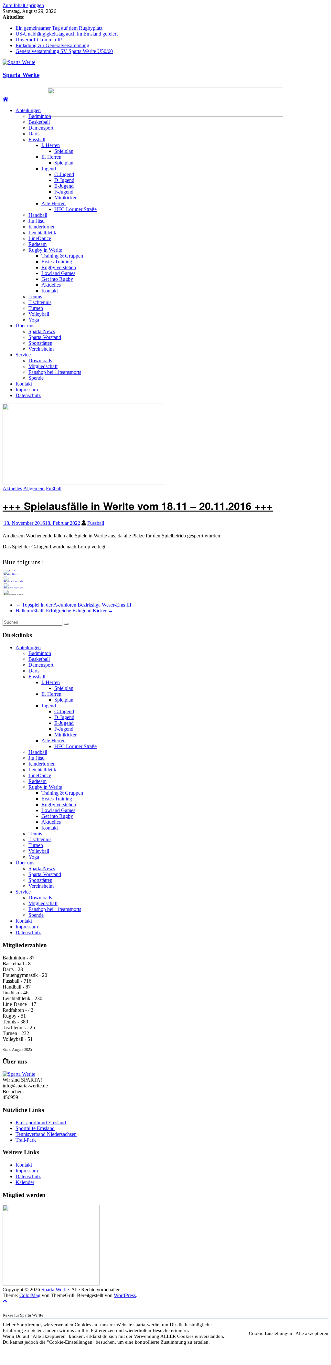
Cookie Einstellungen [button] (270, 1333)
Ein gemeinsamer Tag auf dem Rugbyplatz (59, 28)
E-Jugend (64, 186)
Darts (33, 133)
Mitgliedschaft (43, 366)
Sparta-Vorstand (44, 337)
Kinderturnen (42, 226)
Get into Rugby (57, 279)
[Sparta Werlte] (5, 99)
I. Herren (50, 145)
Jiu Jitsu (36, 221)
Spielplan (63, 151)
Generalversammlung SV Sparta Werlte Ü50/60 (64, 51)
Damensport (40, 128)
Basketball (39, 122)
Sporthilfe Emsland (35, 1128)
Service (23, 354)
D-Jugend (64, 180)
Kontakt (49, 290)
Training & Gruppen (62, 256)
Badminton (39, 116)
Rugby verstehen (58, 267)
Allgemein (34, 488)
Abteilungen (28, 110)
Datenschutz (28, 395)
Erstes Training (56, 261)
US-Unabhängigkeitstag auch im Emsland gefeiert (67, 34)
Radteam (37, 244)
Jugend (48, 168)
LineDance (39, 238)
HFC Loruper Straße (75, 209)
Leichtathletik (42, 232)
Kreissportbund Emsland (41, 1122)
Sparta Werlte (21, 74)
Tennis (35, 296)
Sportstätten (40, 343)
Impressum (27, 389)
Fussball (36, 139)
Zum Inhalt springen (23, 5)
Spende (36, 378)
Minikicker (65, 197)
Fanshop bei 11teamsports (54, 372)
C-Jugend (64, 174)
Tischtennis (39, 302)
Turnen (35, 308)
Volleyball (38, 314)
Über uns (25, 325)
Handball (37, 215)
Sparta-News (41, 331)
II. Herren (51, 157)
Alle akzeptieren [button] (311, 1333)
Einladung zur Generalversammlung (52, 45)
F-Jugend (63, 192)
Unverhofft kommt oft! (39, 39)
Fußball (53, 488)
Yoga (33, 320)
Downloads (40, 360)
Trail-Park (26, 1140)
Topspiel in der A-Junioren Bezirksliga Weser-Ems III (73, 605)
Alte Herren (53, 203)
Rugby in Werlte (45, 250)
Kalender (25, 1182)
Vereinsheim (41, 349)
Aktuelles (51, 285)
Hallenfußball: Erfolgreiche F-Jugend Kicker (64, 610)
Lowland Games (58, 273)
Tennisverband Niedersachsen (46, 1134)
